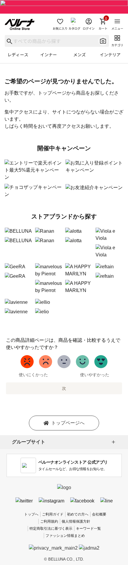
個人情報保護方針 (76, 521)
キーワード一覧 (88, 528)
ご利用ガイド (52, 514)
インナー (48, 55)
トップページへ (68, 422)
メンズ (79, 55)
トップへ (31, 514)
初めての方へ (77, 514)
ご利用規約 (49, 521)
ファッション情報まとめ (65, 536)
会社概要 (99, 514)
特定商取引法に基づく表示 (50, 528)
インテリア (110, 55)
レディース (17, 55)
